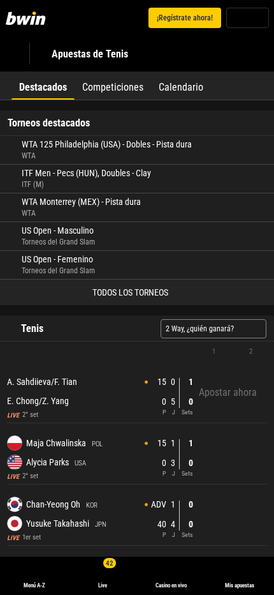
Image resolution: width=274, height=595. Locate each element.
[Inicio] (28, 18)
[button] (137, 352)
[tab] (43, 86)
